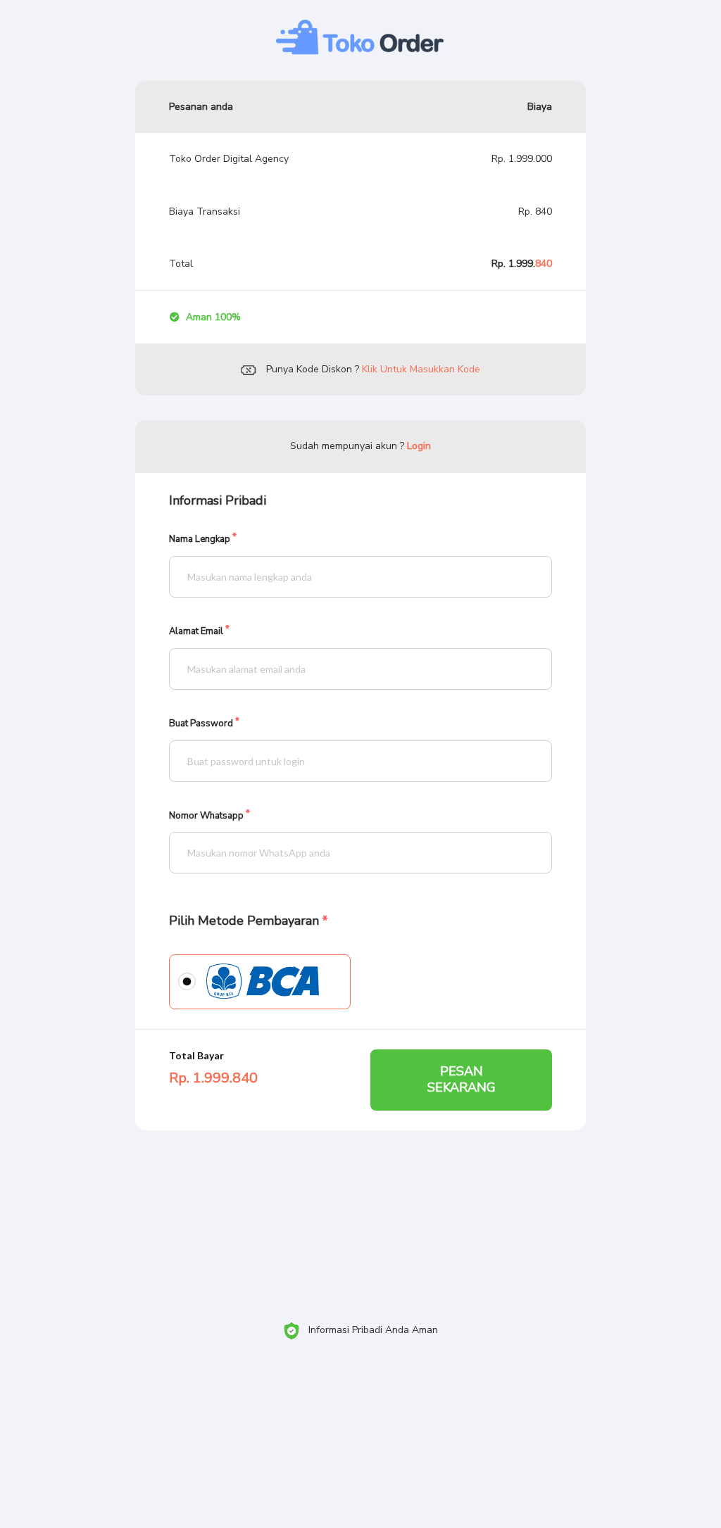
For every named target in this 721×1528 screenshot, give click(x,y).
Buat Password (201, 724)
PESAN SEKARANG (461, 1079)
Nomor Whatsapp (206, 816)
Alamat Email (196, 632)
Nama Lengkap (199, 539)
